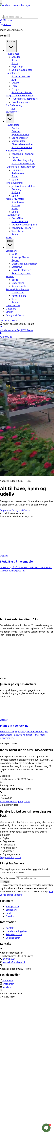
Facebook (7, 980)
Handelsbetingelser (16, 931)
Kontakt (10, 928)
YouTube (7, 987)
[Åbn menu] (1, 1)
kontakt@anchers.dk (13, 962)
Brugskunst (12, 909)
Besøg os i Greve (21, 510)
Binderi (10, 912)
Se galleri (5, 857)
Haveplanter (12, 906)
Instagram (8, 983)
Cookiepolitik (13, 937)
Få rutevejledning (9, 801)
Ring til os (24, 801)
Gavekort (11, 916)
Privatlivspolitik (14, 934)
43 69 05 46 (8, 959)
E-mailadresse (8, 878)
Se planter (6, 510)
